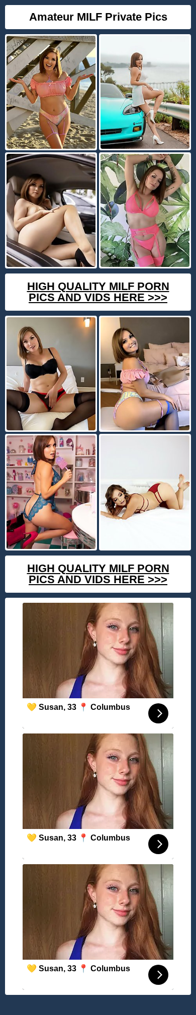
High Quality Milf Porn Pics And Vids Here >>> (98, 292)
